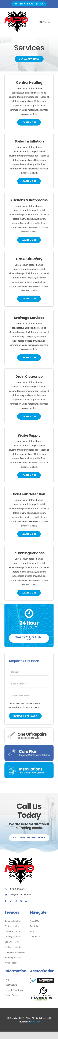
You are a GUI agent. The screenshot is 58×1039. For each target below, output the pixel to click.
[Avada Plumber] (16, 12)
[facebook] (5, 901)
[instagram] (16, 901)
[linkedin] (26, 901)
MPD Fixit (35, 1021)
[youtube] (21, 901)
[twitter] (11, 901)
